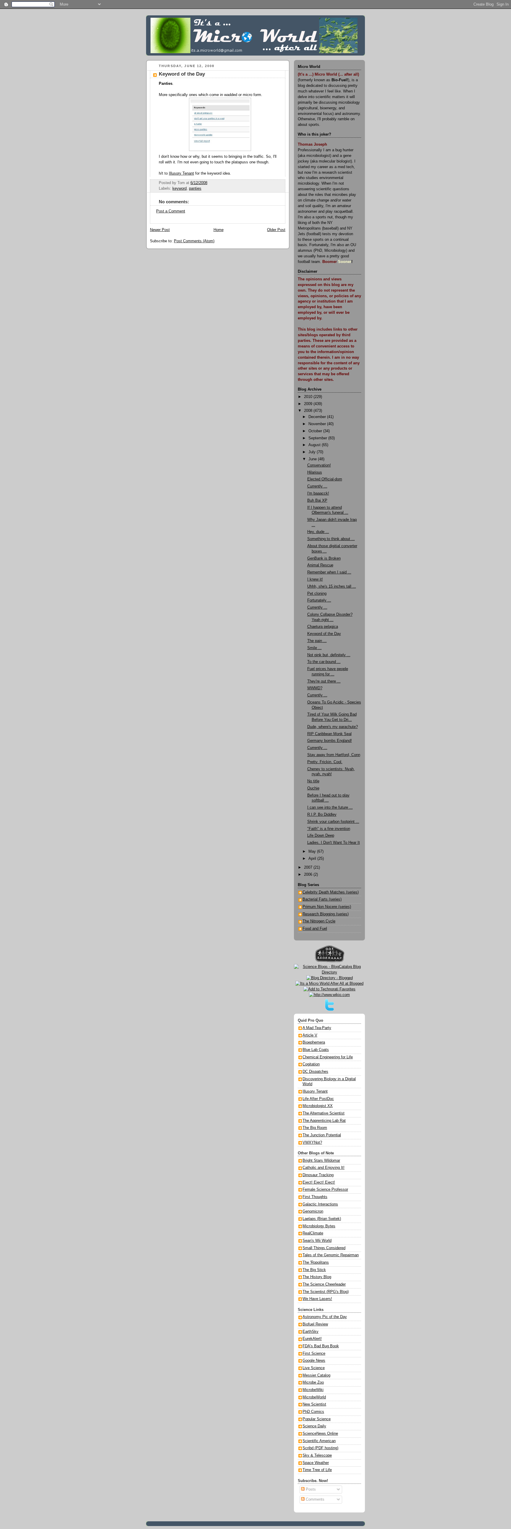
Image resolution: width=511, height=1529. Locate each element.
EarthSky (310, 1332)
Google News (314, 1361)
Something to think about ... (331, 539)
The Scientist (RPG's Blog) (326, 1292)
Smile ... (314, 648)
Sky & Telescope (317, 1455)
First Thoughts (315, 1197)
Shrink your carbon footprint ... (333, 822)
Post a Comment (170, 211)
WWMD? (314, 688)
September (318, 438)
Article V (310, 1035)
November (317, 424)
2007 (308, 867)
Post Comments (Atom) (194, 241)
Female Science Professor (325, 1189)
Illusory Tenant (181, 173)
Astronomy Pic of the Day (325, 1317)
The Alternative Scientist (324, 1113)
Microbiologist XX (318, 1106)
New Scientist (314, 1404)
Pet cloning (316, 594)
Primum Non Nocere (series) (327, 907)
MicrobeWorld (314, 1397)
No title (313, 781)
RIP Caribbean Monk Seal (329, 734)
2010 (308, 397)
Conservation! (319, 465)
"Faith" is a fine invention (328, 829)
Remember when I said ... (329, 572)
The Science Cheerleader (324, 1284)
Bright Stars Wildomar (321, 1160)
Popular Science (317, 1419)
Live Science (314, 1368)
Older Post (276, 230)
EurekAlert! (312, 1339)
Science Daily (314, 1426)
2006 (308, 874)
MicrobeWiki (313, 1390)
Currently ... (317, 486)
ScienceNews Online (320, 1433)
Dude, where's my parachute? (332, 727)
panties (195, 188)
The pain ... (317, 641)
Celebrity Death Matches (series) (331, 892)
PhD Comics (313, 1412)
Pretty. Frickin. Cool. (324, 762)
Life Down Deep (320, 835)
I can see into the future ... (330, 807)
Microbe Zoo (313, 1382)
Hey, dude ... (318, 532)
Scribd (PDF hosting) (320, 1448)
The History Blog (317, 1277)
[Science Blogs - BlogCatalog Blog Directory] (329, 972)
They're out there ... (324, 681)
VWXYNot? (312, 1142)
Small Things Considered (324, 1248)
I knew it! (315, 579)
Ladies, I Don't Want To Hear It (333, 843)
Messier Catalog (316, 1375)
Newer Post (160, 230)
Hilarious (314, 472)
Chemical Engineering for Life (328, 1057)
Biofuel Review (315, 1324)
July (312, 452)
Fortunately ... (319, 600)
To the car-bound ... (324, 662)
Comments (314, 1499)
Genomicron (313, 1211)
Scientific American (319, 1441)
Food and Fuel (315, 929)
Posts (310, 1489)
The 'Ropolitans (316, 1262)
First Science (314, 1353)
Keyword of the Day (182, 74)
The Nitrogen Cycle (319, 921)
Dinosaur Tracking (318, 1175)
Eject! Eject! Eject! (319, 1182)
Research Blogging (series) (326, 914)
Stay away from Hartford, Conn (333, 755)
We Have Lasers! (317, 1299)
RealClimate (313, 1233)
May (312, 851)
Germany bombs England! (329, 741)
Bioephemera (314, 1042)
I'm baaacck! (318, 493)
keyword (179, 188)
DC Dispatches (315, 1072)
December (317, 417)
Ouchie (313, 788)
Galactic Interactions (320, 1204)
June (313, 459)
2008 (308, 411)
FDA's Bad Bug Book (321, 1346)
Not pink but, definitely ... (328, 655)
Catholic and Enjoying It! (324, 1168)
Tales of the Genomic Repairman (331, 1255)
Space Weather (316, 1463)
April (312, 859)
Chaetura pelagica (322, 627)
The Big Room (315, 1128)
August (315, 445)
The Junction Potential (322, 1135)
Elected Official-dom (324, 479)
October (315, 431)
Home (219, 230)
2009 (308, 404)
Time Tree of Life (317, 1470)
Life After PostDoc (318, 1099)
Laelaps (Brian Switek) (322, 1219)
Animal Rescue (320, 565)
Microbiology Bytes (319, 1226)
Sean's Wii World (317, 1241)
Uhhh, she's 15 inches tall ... (331, 586)
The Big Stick (314, 1270)
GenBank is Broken (324, 558)
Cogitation (311, 1064)
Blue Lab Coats (316, 1050)
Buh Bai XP (317, 500)
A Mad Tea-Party (317, 1028)
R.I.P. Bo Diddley (322, 815)
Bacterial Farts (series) (322, 899)
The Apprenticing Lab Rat (324, 1121)
